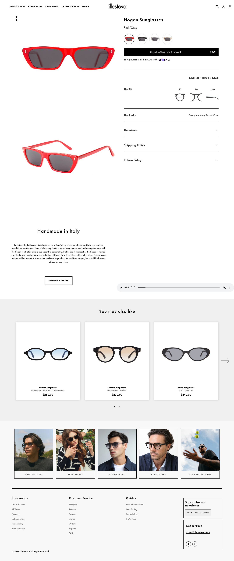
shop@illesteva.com (198, 532)
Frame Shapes (70, 6)
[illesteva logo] (117, 7)
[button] (68, 58)
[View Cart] (230, 7)
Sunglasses (17, 6)
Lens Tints (52, 6)
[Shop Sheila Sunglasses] (186, 354)
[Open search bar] (217, 6)
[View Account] (223, 6)
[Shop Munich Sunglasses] (48, 354)
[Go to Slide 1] (16, 17)
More (85, 6)
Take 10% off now (198, 512)
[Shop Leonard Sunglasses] (117, 354)
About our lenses (58, 280)
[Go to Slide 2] (16, 20)
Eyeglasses (35, 6)
